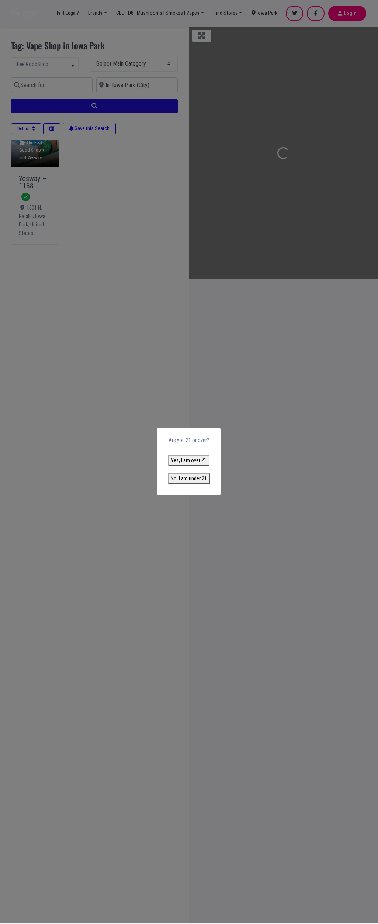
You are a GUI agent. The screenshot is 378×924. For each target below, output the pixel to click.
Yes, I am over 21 (189, 460)
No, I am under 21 (189, 478)
